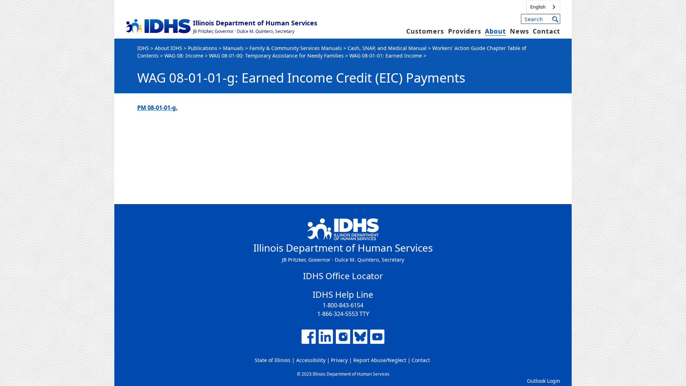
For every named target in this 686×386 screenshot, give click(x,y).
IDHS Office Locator (343, 276)
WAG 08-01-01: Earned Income (385, 55)
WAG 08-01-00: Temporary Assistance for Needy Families (276, 55)
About (495, 31)
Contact (546, 31)
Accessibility (310, 360)
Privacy (339, 360)
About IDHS (168, 48)
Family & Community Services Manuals (295, 48)
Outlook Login (543, 380)
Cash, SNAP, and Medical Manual (387, 48)
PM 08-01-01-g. (157, 108)
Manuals (233, 48)
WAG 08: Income (183, 55)
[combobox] (543, 7)
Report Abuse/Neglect (379, 360)
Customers (425, 31)
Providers (464, 31)
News (519, 31)
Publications (202, 48)
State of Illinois (272, 360)
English (538, 7)
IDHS (143, 48)
